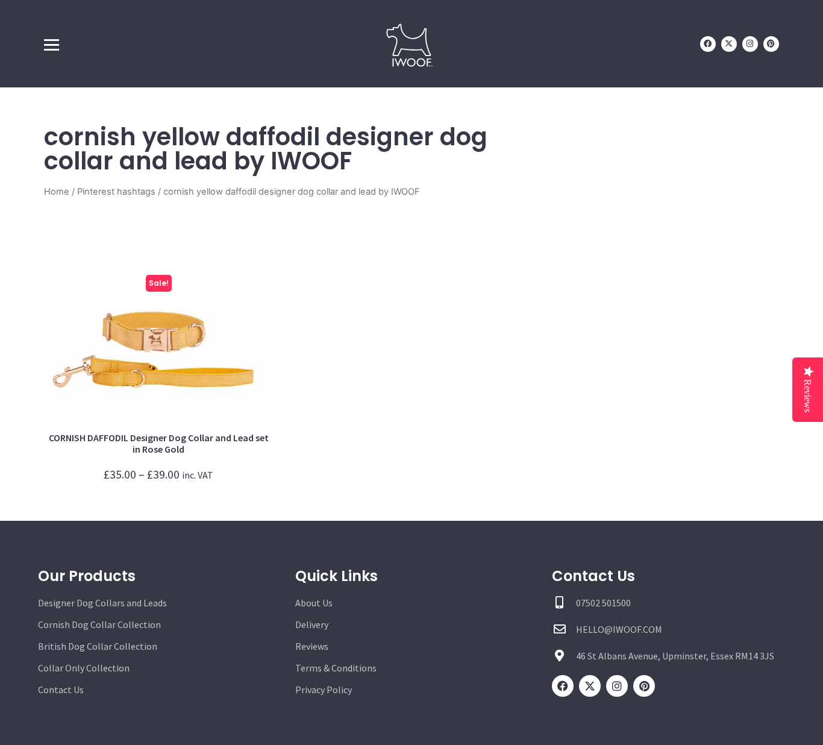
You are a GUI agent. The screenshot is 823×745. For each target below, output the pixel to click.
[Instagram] (750, 44)
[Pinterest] (771, 44)
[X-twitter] (729, 44)
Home (56, 191)
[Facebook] (708, 44)
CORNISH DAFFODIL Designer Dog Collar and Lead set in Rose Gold (159, 443)
